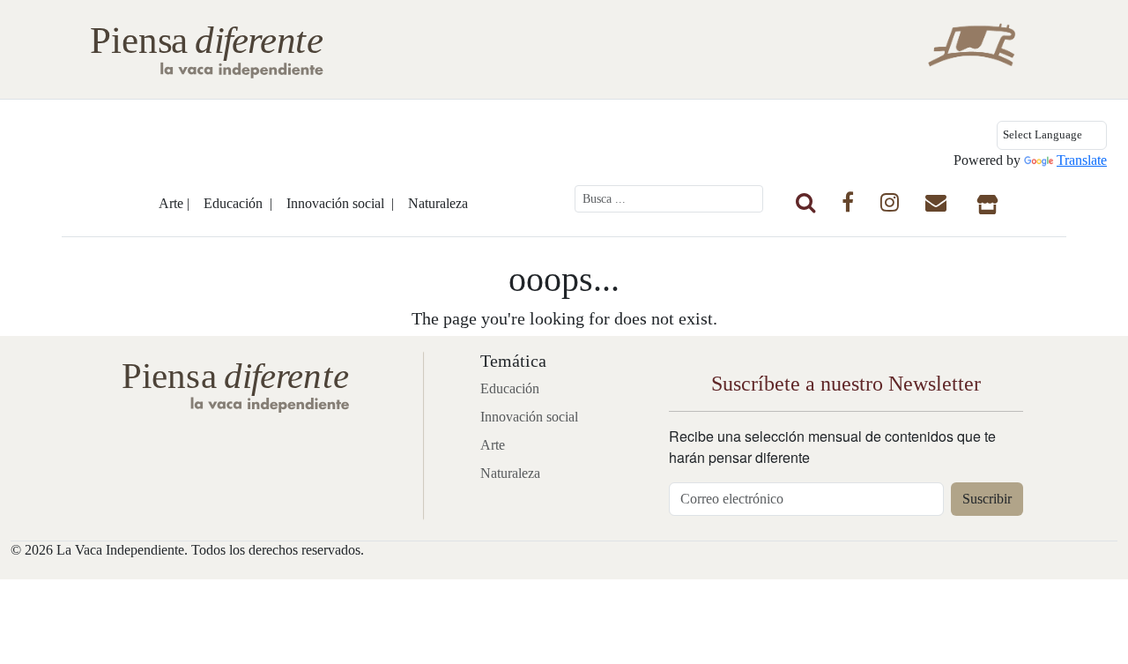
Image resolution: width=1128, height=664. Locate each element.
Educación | (238, 203)
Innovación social (529, 416)
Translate (1082, 160)
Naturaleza (438, 203)
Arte (492, 444)
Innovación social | (340, 203)
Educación (509, 388)
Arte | (174, 203)
